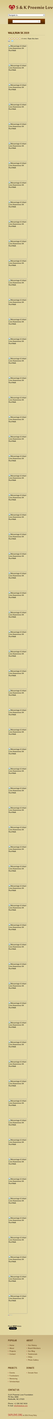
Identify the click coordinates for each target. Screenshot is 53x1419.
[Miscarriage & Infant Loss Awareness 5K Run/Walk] (18, 63)
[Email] (12, 41)
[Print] (9, 41)
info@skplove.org (20, 1406)
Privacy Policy (33, 1415)
